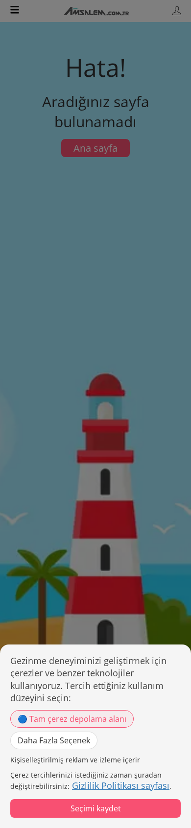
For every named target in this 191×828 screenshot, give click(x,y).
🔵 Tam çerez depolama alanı (72, 718)
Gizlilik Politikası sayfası (120, 785)
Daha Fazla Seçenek (54, 740)
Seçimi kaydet (96, 808)
